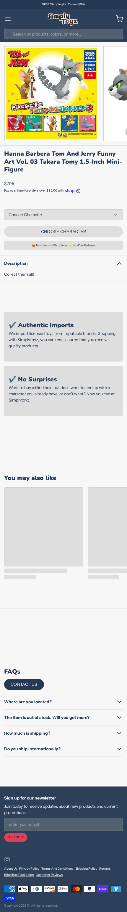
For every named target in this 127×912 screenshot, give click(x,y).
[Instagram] (7, 860)
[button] (63, 231)
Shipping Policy (86, 869)
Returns (104, 869)
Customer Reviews (49, 875)
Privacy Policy (29, 869)
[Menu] (9, 19)
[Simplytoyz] (63, 19)
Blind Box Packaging (19, 875)
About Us (10, 869)
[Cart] (117, 19)
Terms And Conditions (57, 869)
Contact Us (24, 684)
